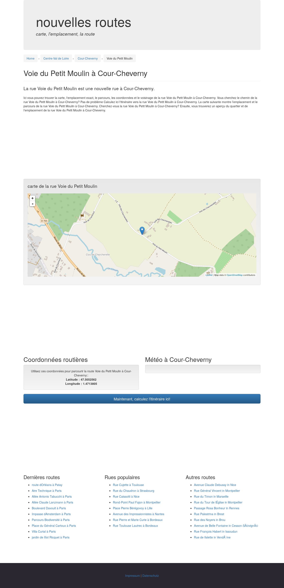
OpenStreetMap (235, 275)
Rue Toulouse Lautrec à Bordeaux (135, 525)
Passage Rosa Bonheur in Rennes (216, 508)
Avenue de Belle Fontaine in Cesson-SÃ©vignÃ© (226, 525)
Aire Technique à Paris (47, 490)
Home (31, 58)
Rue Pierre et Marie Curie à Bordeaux (138, 520)
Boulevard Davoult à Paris (49, 508)
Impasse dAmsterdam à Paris (51, 514)
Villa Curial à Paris (44, 531)
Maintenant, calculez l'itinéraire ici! (142, 398)
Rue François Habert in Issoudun (215, 531)
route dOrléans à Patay (47, 485)
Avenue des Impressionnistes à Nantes (138, 514)
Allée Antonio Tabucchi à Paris (52, 496)
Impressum (132, 575)
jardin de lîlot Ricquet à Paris (50, 537)
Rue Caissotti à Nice (126, 496)
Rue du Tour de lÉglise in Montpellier (218, 502)
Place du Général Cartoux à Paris (54, 525)
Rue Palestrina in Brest (209, 514)
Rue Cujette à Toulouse (128, 485)
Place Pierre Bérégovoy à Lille (132, 508)
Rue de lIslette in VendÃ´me (212, 537)
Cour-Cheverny (88, 58)
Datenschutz (150, 575)
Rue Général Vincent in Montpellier (217, 490)
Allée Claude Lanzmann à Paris (52, 502)
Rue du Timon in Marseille (211, 496)
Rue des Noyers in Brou (209, 520)
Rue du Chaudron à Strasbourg (133, 490)
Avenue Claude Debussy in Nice (215, 485)
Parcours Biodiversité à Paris (51, 520)
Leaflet (209, 275)
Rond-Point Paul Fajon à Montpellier (137, 502)
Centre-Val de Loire (56, 58)
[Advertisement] (142, 145)
